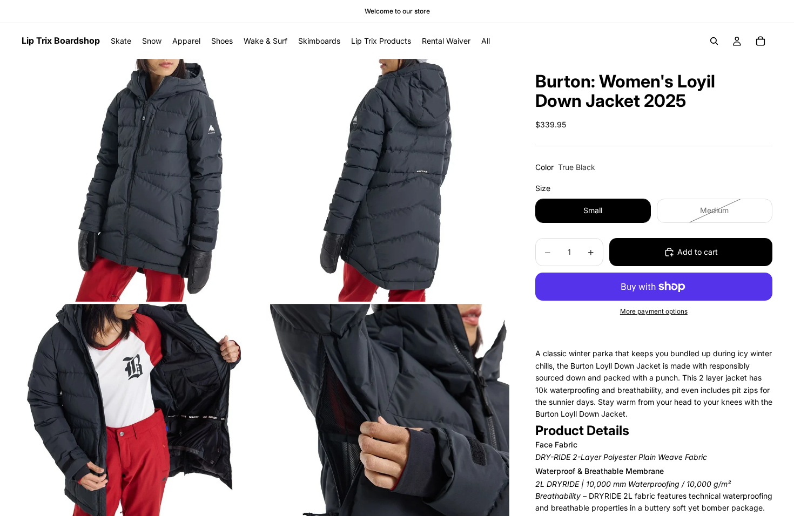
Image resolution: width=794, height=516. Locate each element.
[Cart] (760, 41)
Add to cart (697, 251)
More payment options (654, 311)
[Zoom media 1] (143, 180)
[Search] (714, 41)
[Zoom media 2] (387, 180)
